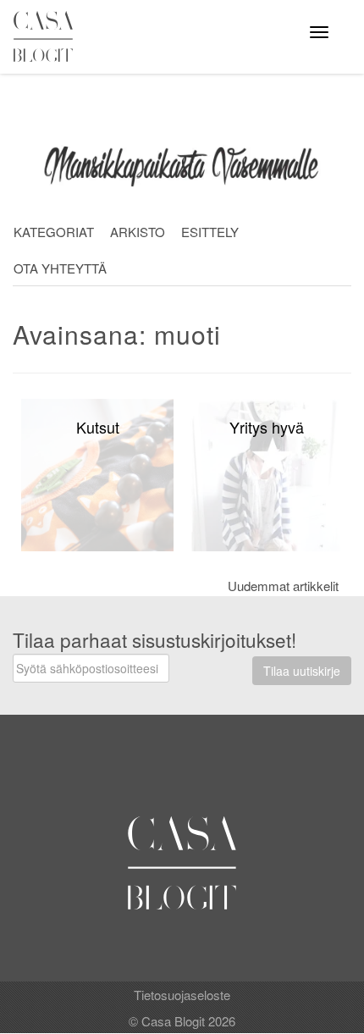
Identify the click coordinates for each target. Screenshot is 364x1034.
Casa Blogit (47, 36)
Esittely (210, 232)
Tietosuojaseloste (182, 995)
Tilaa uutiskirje (301, 670)
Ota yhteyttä (60, 268)
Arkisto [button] (137, 232)
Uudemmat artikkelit (283, 585)
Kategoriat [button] (54, 232)
